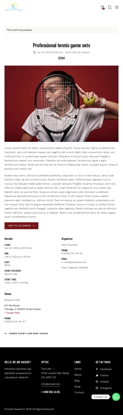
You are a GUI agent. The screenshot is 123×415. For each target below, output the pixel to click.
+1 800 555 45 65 (50, 392)
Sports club (10, 274)
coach (7, 282)
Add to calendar (19, 225)
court (15, 282)
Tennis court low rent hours (28, 333)
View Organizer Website (75, 267)
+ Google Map (12, 312)
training (24, 282)
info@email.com (50, 384)
